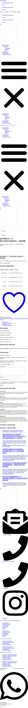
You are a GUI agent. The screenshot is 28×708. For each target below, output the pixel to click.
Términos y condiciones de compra (10, 654)
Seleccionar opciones (10, 441)
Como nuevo (5, 244)
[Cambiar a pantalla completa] (1, 706)
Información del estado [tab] (7, 325)
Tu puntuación (3, 364)
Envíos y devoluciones (7, 641)
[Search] (15, 125)
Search (1, 125)
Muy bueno (2, 319)
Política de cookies (6, 658)
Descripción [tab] (5, 321)
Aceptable (11, 318)
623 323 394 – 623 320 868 (5, 13)
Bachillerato (7, 48)
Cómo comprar (6, 52)
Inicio (1, 244)
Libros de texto (6, 46)
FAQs (4, 628)
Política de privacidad (7, 659)
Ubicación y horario (7, 54)
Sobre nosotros (6, 45)
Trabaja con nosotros (7, 644)
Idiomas (6, 49)
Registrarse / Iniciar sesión (8, 2)
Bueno (20, 318)
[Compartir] (3, 706)
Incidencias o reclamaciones (8, 642)
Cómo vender (5, 53)
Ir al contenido (3, 0)
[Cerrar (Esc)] (4, 706)
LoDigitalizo (9, 668)
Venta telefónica (6, 643)
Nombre (2, 377)
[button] (14, 84)
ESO (6, 47)
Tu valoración (3, 366)
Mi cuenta (5, 627)
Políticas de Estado (6, 657)
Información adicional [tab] (7, 323)
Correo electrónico (4, 379)
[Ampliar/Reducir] (0, 706)
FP (5, 50)
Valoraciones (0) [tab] (6, 324)
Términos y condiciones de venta (9, 655)
